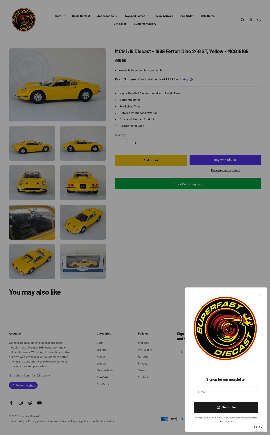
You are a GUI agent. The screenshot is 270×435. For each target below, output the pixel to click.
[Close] (259, 295)
